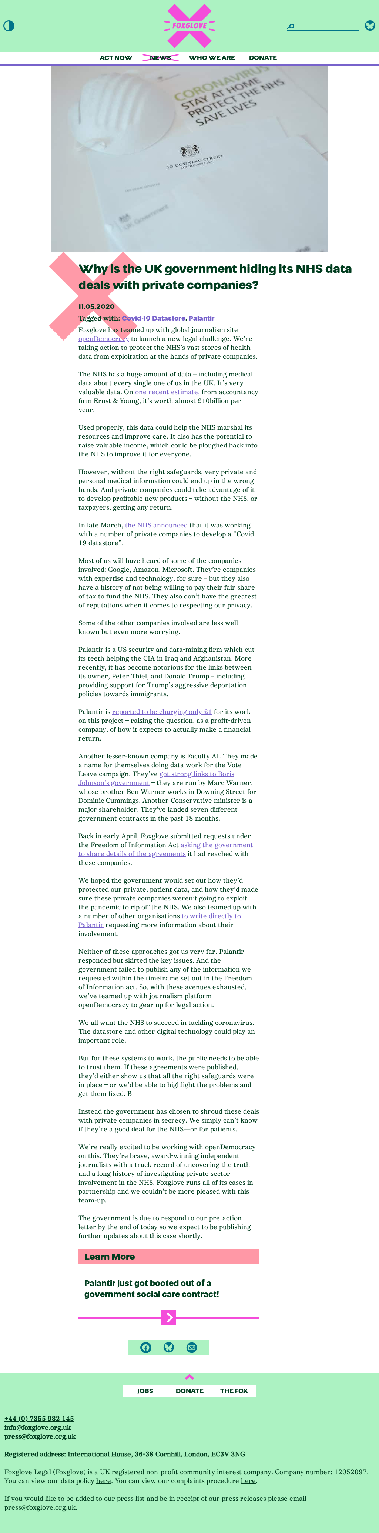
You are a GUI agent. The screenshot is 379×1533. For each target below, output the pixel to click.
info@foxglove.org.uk (37, 1427)
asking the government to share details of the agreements (165, 849)
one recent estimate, (168, 392)
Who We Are (212, 58)
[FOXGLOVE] (189, 26)
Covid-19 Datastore (153, 318)
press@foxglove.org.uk (40, 1436)
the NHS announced (156, 525)
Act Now (116, 58)
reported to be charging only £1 (162, 712)
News (160, 58)
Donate (263, 58)
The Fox (234, 1391)
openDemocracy (103, 339)
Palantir (202, 318)
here (103, 1481)
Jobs (145, 1391)
